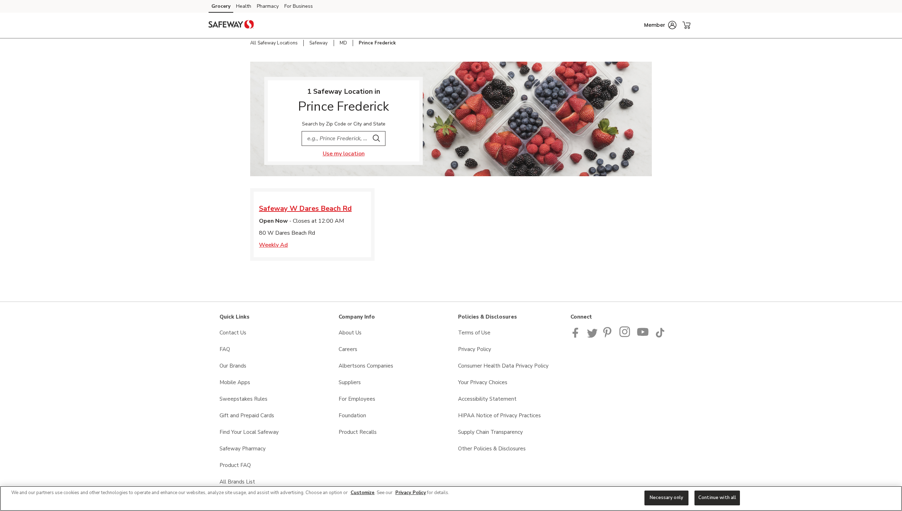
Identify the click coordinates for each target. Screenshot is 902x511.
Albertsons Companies (366, 365)
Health (243, 6)
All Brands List (237, 481)
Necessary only (666, 497)
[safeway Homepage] (231, 25)
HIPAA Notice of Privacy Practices (499, 415)
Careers (348, 349)
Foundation (352, 415)
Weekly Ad (273, 245)
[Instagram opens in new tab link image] (625, 336)
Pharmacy (268, 6)
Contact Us (233, 332)
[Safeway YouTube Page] (643, 336)
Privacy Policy (474, 349)
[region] (451, 498)
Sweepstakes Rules (243, 398)
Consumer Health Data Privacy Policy (503, 365)
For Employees (357, 398)
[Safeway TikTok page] (660, 336)
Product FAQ (235, 465)
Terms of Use (474, 332)
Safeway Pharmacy (243, 448)
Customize (363, 493)
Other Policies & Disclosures (492, 448)
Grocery (220, 6)
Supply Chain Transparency (490, 432)
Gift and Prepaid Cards (247, 415)
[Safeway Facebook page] (577, 336)
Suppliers (350, 382)
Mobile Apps (235, 382)
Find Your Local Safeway (249, 432)
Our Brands (233, 365)
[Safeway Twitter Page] (592, 336)
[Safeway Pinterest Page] (608, 336)
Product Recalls (358, 432)
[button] (660, 25)
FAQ (225, 349)
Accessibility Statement (487, 398)
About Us (350, 332)
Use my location (344, 154)
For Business (298, 6)
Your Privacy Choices (482, 382)
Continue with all (717, 497)
